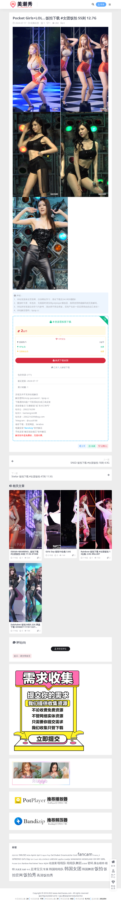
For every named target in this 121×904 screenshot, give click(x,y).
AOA (28, 855)
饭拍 (98, 868)
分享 (83, 446)
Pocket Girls (16, 863)
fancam (85, 854)
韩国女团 (72, 868)
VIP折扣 (61, 339)
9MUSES (22, 855)
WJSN (46, 863)
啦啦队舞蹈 (74, 863)
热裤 (24, 869)
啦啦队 (61, 863)
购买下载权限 (61, 360)
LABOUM (53, 859)
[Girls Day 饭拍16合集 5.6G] (60, 519)
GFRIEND (16, 859)
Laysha (61, 859)
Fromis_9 (96, 855)
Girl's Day (26, 859)
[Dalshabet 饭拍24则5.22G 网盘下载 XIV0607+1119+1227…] (25, 592)
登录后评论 (61, 649)
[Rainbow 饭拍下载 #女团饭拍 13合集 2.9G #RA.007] (95, 519)
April (38, 855)
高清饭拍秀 (45, 875)
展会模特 (99, 863)
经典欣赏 (35, 23)
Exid (75, 855)
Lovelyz (67, 859)
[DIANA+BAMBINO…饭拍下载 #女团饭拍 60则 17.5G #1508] (25, 519)
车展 (45, 869)
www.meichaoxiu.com (62, 893)
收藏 (93, 446)
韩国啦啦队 (56, 869)
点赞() (104, 446)
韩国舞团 (88, 869)
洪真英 (18, 869)
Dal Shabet (55, 855)
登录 (102, 4)
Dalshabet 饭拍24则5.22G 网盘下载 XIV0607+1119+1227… (25, 625)
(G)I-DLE (15, 855)
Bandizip (28, 428)
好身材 (84, 863)
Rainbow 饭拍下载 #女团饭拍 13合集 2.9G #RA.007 (95, 552)
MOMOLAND (87, 859)
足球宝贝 (36, 869)
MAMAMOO (76, 859)
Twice (41, 863)
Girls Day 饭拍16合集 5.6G (58, 551)
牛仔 (28, 869)
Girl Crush (34, 859)
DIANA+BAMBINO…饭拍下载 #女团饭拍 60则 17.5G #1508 (25, 552)
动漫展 (53, 863)
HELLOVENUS (44, 859)
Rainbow (25, 863)
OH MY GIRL (99, 859)
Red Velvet (33, 863)
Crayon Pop (45, 855)
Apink (33, 855)
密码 (90, 863)
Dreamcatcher (67, 855)
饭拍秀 (29, 875)
